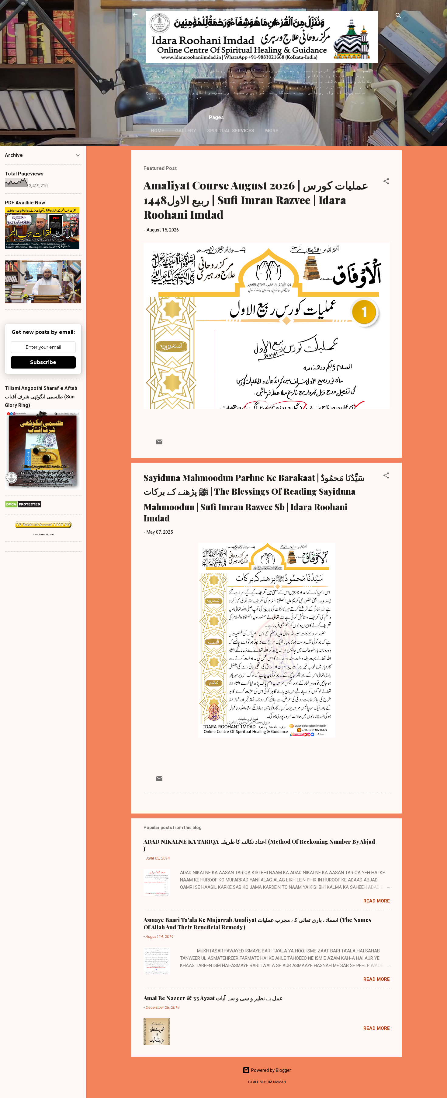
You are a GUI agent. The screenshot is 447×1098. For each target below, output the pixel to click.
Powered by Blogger (270, 1070)
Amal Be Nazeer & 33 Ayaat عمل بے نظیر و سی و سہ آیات (213, 998)
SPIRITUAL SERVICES (230, 130)
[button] (386, 182)
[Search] (398, 16)
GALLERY (185, 130)
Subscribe (43, 362)
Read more (376, 901)
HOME (157, 130)
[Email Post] (159, 444)
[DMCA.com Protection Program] (23, 506)
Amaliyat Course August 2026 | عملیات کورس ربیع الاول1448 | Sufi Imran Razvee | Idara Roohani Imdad (256, 199)
